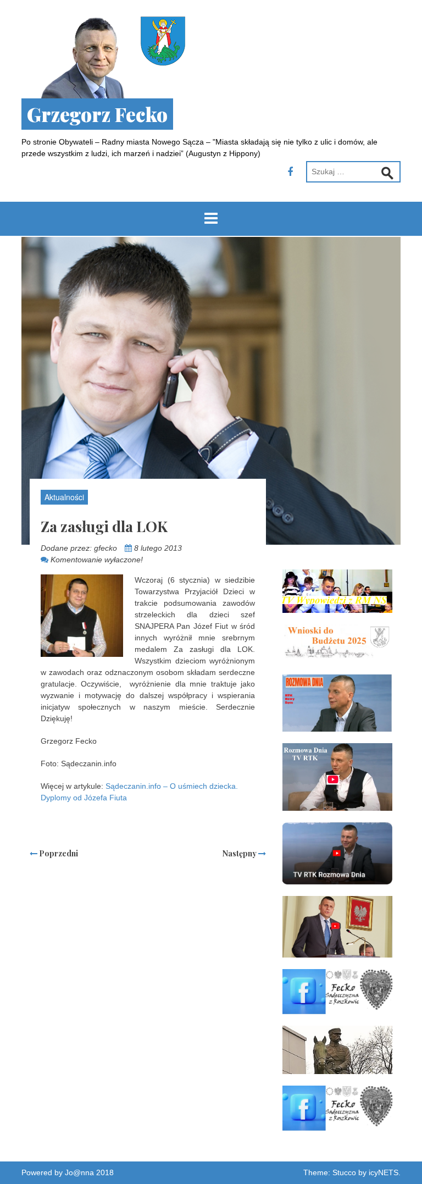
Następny (240, 853)
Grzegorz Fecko (97, 114)
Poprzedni (57, 853)
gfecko (105, 548)
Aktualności (64, 496)
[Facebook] (290, 172)
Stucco (344, 1172)
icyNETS (383, 1172)
